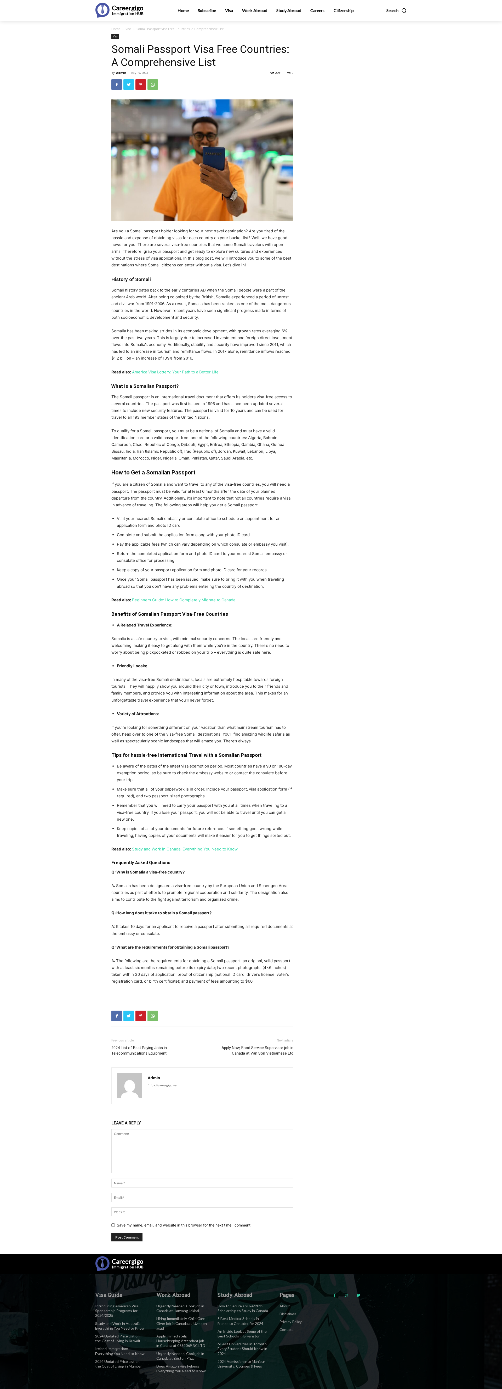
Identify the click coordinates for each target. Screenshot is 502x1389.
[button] (396, 10)
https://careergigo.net (163, 1085)
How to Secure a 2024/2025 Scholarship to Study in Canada (243, 1308)
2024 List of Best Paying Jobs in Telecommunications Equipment (139, 1050)
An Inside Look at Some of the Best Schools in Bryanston (242, 1333)
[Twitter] (128, 84)
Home (116, 29)
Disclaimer (287, 1314)
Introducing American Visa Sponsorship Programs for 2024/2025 (117, 1311)
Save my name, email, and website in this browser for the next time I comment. (184, 1225)
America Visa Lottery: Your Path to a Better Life (175, 371)
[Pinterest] (140, 84)
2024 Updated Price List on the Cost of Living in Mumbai (118, 1363)
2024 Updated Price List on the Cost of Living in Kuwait (117, 1338)
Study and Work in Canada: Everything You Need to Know (185, 849)
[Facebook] (116, 84)
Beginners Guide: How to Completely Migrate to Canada (183, 599)
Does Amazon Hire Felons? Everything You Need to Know (181, 1368)
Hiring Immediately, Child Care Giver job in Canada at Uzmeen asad (181, 1323)
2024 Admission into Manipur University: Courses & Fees (241, 1363)
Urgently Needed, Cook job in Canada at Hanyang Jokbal (180, 1308)
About (284, 1306)
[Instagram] (346, 1295)
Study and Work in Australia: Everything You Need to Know (120, 1325)
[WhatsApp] (152, 84)
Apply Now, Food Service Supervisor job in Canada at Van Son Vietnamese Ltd (257, 1050)
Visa (129, 29)
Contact (286, 1329)
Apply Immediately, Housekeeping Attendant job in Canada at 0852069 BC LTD (180, 1341)
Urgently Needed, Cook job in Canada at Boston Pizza (180, 1355)
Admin (121, 73)
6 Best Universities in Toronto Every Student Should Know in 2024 (242, 1349)
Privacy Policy (290, 1321)
